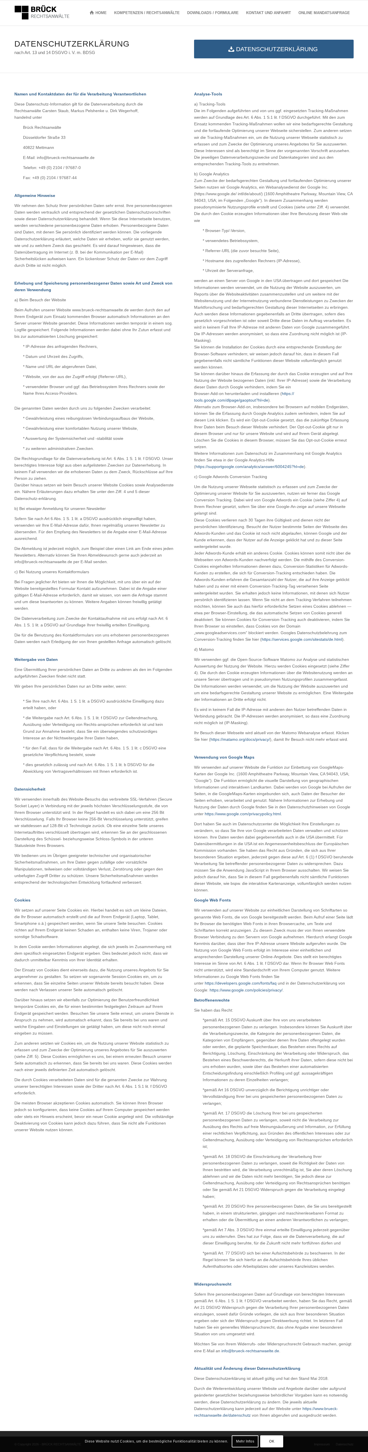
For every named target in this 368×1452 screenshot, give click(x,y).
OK (271, 1441)
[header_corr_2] (42, 13)
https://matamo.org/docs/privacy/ (240, 739)
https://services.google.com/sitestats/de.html (302, 639)
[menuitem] (98, 13)
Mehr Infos (245, 1441)
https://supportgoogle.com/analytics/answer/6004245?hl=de (249, 466)
